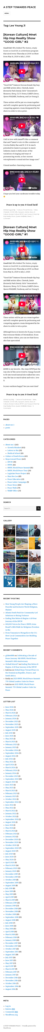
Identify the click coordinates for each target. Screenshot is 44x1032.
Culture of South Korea (24, 210)
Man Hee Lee (12, 476)
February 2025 (11, 744)
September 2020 (12, 848)
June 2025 (9, 736)
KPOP (22, 214)
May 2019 (9, 894)
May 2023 (9, 788)
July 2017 (8, 957)
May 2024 (9, 762)
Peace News (12, 485)
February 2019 (11, 903)
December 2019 (11, 874)
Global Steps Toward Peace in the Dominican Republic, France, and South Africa (22, 673)
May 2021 (9, 828)
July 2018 (9, 923)
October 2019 (10, 880)
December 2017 (11, 943)
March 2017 (10, 969)
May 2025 (9, 739)
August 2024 (10, 756)
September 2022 (12, 802)
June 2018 (9, 926)
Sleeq (29, 216)
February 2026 (11, 716)
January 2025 (10, 747)
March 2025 (10, 742)
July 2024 (9, 759)
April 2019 (9, 897)
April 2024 (9, 765)
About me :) (9, 445)
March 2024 (10, 767)
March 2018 (10, 934)
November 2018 (11, 911)
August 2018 (10, 920)
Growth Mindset (14, 448)
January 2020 (10, 871)
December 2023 (11, 776)
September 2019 (11, 883)
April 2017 (9, 966)
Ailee (36, 210)
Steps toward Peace (13, 459)
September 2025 (11, 727)
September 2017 (11, 952)
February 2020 (11, 868)
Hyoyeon (21, 212)
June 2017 (9, 960)
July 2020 (9, 854)
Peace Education (14, 479)
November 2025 (11, 724)
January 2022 (10, 814)
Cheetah (6, 212)
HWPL (9, 465)
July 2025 (9, 733)
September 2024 (12, 753)
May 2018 (9, 929)
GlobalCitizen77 (11, 664)
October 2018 (10, 914)
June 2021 (9, 825)
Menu (7, 13)
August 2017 (10, 955)
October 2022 (10, 799)
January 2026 (10, 719)
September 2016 (11, 986)
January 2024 (10, 773)
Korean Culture (14, 214)
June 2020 (9, 857)
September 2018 (11, 917)
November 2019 (11, 877)
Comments (11, 1012)
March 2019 (10, 900)
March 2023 (10, 790)
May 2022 (9, 808)
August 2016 (10, 989)
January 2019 (10, 906)
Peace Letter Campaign (16, 482)
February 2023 (11, 793)
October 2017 (10, 949)
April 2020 (9, 862)
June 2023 (9, 785)
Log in (8, 1006)
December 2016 (11, 978)
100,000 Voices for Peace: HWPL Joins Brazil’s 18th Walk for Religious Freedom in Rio (22, 627)
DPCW (9, 462)
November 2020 (11, 842)
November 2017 (11, 946)
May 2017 (9, 963)
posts (7, 428)
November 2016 (11, 980)
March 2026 (10, 713)
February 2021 (11, 834)
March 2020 (10, 865)
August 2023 (10, 782)
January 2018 (10, 940)
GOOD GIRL (14, 212)
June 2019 (9, 891)
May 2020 (9, 860)
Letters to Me (12, 450)
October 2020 (10, 845)
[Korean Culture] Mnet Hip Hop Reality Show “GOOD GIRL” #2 (20, 38)
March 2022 (10, 811)
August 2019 (10, 885)
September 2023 (11, 779)
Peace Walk (12, 488)
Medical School (13, 453)
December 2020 (11, 839)
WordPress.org (11, 1015)
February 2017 (11, 972)
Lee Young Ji (28, 214)
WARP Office (12, 491)
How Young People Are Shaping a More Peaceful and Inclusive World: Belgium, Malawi (21, 607)
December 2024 (11, 750)
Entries (10, 1009)
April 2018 (9, 932)
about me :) (9, 425)
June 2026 (9, 707)
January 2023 (10, 796)
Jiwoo (31, 212)
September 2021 (11, 819)
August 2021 (10, 822)
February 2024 (11, 770)
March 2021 (10, 831)
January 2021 (10, 837)
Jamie (27, 212)
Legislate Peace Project (16, 473)
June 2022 (9, 805)
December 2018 (11, 908)
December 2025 (11, 721)
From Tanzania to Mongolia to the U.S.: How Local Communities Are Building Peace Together (21, 636)
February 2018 (11, 937)
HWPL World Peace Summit (18, 468)
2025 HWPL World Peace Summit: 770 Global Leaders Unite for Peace (20, 687)
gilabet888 (9, 655)
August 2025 (10, 730)
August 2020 (10, 851)
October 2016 (10, 983)
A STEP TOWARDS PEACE (19, 7)
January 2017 (10, 975)
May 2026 (9, 710)
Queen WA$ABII (21, 216)
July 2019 (8, 888)
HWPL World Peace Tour (17, 471)
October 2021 (10, 816)
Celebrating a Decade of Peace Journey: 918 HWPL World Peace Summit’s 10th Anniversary (20, 658)
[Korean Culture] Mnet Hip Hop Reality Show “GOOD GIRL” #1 (20, 230)
